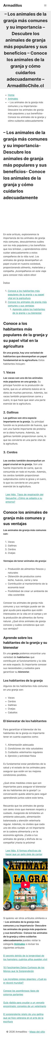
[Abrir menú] (45, 5)
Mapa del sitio (37, 1031)
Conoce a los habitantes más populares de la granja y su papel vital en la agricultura (26, 295)
